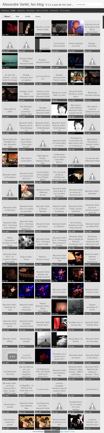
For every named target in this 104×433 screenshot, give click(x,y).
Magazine (21, 10)
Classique (5, 10)
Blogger (61, 431)
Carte (13, 10)
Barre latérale (42, 10)
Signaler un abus (69, 431)
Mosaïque (31, 10)
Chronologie (65, 10)
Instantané (54, 10)
